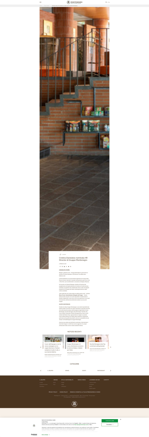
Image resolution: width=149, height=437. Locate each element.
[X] (62, 266)
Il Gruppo (50, 370)
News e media (82, 379)
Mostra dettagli (45, 434)
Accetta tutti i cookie (110, 420)
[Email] (70, 266)
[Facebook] (60, 266)
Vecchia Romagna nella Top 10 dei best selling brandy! (97, 345)
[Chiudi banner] (120, 419)
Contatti (106, 379)
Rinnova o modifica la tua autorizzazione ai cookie (85, 392)
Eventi (84, 370)
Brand (67, 370)
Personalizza (109, 424)
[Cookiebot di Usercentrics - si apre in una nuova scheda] (34, 435)
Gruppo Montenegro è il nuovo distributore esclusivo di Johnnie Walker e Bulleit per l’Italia (75, 347)
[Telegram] (68, 266)
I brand (55, 379)
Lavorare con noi (94, 379)
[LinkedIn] (64, 266)
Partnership (101, 370)
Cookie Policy (64, 392)
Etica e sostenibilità (67, 379)
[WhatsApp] (66, 266)
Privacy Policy (53, 392)
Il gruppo (42, 379)
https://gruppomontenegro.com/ (81, 424)
